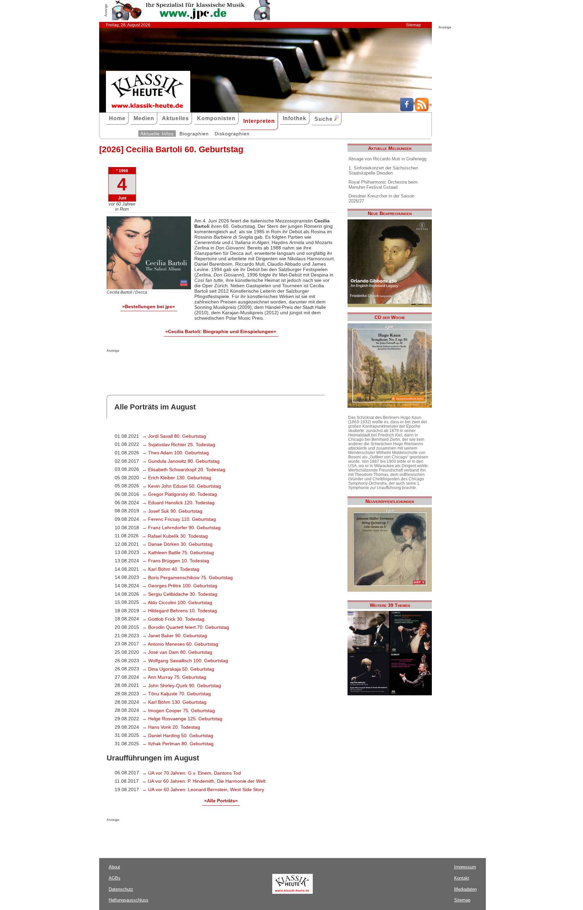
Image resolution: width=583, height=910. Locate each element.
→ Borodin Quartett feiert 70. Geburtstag (185, 627)
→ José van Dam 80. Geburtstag (177, 652)
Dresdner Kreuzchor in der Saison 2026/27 (381, 198)
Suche (324, 119)
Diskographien (232, 133)
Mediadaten (465, 889)
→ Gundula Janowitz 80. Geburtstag (181, 461)
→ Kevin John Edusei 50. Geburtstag (181, 486)
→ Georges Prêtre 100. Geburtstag (179, 585)
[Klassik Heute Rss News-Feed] (421, 109)
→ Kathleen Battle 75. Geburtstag (178, 552)
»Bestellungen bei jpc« (148, 306)
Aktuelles (175, 118)
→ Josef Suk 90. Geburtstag (172, 511)
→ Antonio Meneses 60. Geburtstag (180, 644)
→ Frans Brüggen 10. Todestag (175, 560)
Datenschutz (121, 889)
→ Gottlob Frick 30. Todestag (173, 619)
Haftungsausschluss (128, 900)
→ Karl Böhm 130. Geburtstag (174, 702)
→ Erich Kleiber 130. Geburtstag (176, 477)
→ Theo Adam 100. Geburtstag (175, 452)
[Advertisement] (186, 366)
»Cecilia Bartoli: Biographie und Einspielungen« (220, 331)
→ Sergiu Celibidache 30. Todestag (179, 594)
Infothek (294, 118)
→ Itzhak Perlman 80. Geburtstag (178, 743)
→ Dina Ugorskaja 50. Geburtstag (178, 669)
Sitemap (413, 25)
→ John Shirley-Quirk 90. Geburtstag (181, 685)
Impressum (465, 866)
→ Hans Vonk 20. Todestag (171, 727)
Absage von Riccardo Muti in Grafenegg (387, 158)
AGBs (114, 878)
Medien (144, 118)
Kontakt (461, 878)
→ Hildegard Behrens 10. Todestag (179, 610)
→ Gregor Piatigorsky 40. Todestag (179, 494)
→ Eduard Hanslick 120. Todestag (178, 502)
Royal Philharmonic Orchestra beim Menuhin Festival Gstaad (383, 185)
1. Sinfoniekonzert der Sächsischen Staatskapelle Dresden (383, 170)
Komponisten (216, 118)
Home (117, 118)
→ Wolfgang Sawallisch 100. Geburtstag (185, 660)
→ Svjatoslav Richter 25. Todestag (178, 444)
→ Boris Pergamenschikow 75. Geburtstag (187, 577)
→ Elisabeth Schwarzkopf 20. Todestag (183, 469)
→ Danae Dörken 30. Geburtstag (177, 544)
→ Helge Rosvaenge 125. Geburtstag (182, 718)
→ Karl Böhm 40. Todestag (170, 569)
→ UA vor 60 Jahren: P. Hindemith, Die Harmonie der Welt (204, 781)
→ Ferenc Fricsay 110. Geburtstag (179, 519)
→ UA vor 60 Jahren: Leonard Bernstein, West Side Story (203, 789)
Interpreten (259, 121)
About (114, 866)
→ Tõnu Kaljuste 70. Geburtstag (176, 693)
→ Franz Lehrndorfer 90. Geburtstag (181, 527)
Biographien (194, 133)
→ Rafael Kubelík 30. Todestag (175, 536)
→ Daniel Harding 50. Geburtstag (177, 735)
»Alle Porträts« (221, 800)
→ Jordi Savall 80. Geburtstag (174, 436)
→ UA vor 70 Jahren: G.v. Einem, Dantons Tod (191, 773)
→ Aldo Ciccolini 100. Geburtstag (177, 602)
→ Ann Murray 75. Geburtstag (174, 677)
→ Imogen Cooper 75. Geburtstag (178, 710)
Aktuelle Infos (157, 133)
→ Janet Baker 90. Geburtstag (174, 635)
